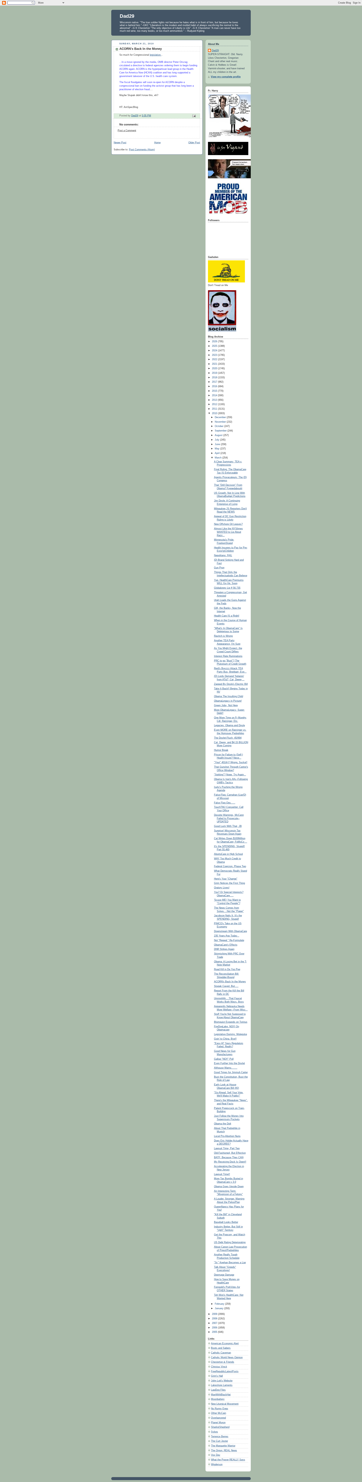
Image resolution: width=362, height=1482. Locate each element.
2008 (215, 1318)
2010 (215, 413)
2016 (215, 386)
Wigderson (216, 1464)
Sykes (214, 1431)
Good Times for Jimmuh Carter (231, 1072)
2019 (215, 373)
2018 (215, 377)
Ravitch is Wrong (223, 636)
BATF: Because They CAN (228, 1157)
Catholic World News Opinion (227, 1357)
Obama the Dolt (222, 1123)
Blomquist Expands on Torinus (230, 1022)
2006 (215, 1327)
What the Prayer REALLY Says (228, 1459)
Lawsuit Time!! (222, 1174)
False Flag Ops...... (224, 802)
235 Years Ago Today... (226, 935)
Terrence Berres (219, 1436)
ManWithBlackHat (221, 1394)
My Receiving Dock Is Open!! (230, 1162)
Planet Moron (218, 1422)
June (218, 444)
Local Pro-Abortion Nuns (227, 1136)
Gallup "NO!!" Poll (224, 1059)
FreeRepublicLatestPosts (225, 1371)
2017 (215, 382)
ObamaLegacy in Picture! (228, 701)
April (217, 453)
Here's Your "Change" (225, 879)
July (217, 439)
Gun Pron (219, 567)
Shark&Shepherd (220, 1427)
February (220, 1304)
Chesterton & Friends (222, 1362)
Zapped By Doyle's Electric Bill (231, 684)
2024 (215, 350)
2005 (215, 1332)
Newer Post (120, 142)
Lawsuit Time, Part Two (227, 1148)
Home (157, 142)
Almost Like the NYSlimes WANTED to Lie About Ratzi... (228, 532)
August (219, 435)
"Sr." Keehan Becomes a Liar (230, 1262)
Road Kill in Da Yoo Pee (227, 969)
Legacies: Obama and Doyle (229, 725)
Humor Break (221, 750)
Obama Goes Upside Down (229, 1186)
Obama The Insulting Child (228, 696)
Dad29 (127, 16)
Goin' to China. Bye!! (225, 1038)
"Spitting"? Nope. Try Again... (230, 774)
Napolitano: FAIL (223, 555)
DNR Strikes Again (224, 949)
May (217, 448)
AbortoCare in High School (228, 854)
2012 (215, 404)
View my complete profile (226, 76)
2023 (215, 355)
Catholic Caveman (221, 1352)
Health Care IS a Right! (226, 615)
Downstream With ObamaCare (230, 931)
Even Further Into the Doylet (229, 1063)
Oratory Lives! (221, 887)
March (218, 457)
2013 (215, 400)
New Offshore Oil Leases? (228, 524)
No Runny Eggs (219, 1408)
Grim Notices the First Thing (229, 883)
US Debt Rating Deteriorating (229, 1242)
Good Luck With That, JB (228, 826)
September (221, 430)
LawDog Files (218, 1390)
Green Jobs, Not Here (226, 705)
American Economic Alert (225, 1343)
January (219, 1308)
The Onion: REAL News (224, 1450)
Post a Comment (127, 130)
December (221, 417)
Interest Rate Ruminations (228, 656)
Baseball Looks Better (226, 1222)
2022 (215, 359)
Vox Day (215, 1455)
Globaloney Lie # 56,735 (227, 588)
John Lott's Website (221, 1380)
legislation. (155, 55)
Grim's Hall (217, 1376)
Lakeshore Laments (221, 1385)
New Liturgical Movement (225, 1404)
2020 (215, 368)
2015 (215, 391)
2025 (215, 346)
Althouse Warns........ (225, 1068)
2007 (215, 1323)
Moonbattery (218, 1399)
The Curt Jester (219, 1441)
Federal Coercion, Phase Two (230, 866)
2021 (215, 364)
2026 (215, 341)
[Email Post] (193, 116)
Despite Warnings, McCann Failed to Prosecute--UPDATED (229, 818)
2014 (215, 395)
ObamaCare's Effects (225, 945)
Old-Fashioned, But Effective (230, 1153)
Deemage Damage (224, 1275)
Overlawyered (218, 1418)
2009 (215, 1314)
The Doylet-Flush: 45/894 (228, 738)
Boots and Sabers (221, 1348)
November (221, 422)
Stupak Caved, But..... (226, 986)
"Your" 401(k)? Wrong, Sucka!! (230, 762)
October (219, 426)
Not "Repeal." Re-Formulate (229, 940)
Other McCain (218, 1413)
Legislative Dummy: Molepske (230, 1034)
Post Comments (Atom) (142, 149)
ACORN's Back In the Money (230, 981)
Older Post (194, 142)
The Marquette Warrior (223, 1445)
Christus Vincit (219, 1366)
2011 (215, 409)
